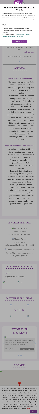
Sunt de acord (19, 41)
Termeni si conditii (19, 34)
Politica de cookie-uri (17, 36)
